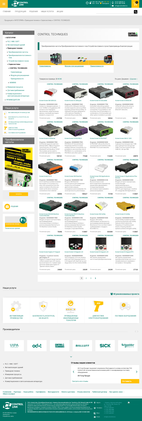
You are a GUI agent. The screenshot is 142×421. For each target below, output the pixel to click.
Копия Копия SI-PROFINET (98, 138)
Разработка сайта (8, 416)
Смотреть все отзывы (80, 381)
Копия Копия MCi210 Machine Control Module (74, 214)
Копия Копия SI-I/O (45, 176)
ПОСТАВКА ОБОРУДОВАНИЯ (125, 316)
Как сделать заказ (116, 392)
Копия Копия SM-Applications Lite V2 (100, 177)
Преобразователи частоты (18, 52)
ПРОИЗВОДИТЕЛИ (13, 100)
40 (59, 79)
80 (61, 79)
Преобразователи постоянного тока (20, 56)
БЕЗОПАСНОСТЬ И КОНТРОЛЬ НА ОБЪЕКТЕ (44, 317)
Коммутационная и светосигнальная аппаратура (18, 95)
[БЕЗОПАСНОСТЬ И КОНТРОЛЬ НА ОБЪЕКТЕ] (19, 115)
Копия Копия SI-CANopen (73, 100)
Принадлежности (17, 79)
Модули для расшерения (20, 75)
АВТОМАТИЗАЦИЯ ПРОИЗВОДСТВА (16, 317)
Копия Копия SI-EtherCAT (123, 100)
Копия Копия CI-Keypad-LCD (74, 252)
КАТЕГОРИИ (18, 20)
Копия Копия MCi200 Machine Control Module (49, 214)
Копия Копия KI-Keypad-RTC (124, 252)
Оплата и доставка (68, 392)
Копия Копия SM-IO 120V (123, 138)
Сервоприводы (16, 72)
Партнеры (17, 392)
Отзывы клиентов (83, 392)
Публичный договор (99, 392)
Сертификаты (41, 392)
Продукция (20, 11)
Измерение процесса (15, 87)
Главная (7, 11)
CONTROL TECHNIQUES (18, 68)
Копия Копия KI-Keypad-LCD (99, 252)
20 (56, 79)
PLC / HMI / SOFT (13, 41)
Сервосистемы (46, 20)
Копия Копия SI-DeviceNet (98, 100)
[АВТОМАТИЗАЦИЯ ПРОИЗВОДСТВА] (19, 110)
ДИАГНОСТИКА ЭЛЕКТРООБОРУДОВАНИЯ (98, 317)
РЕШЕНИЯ (14, 206)
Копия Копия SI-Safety (122, 214)
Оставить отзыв (126, 382)
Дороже (133, 79)
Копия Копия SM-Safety (98, 214)
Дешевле (125, 79)
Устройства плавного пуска (19, 61)
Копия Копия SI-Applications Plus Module (126, 177)
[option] (14, 345)
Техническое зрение (12, 228)
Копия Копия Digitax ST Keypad (49, 252)
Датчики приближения (15, 90)
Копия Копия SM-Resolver (73, 176)
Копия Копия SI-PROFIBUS (73, 138)
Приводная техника (32, 20)
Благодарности (53, 392)
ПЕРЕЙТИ (19, 194)
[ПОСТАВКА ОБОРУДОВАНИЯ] (19, 130)
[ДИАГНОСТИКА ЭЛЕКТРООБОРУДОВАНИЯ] (19, 125)
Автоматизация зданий (16, 45)
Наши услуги (47, 11)
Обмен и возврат (9, 394)
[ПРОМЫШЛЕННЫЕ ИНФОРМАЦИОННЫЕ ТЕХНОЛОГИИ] (19, 120)
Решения (33, 11)
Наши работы (28, 392)
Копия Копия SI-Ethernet (47, 138)
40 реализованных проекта (126, 294)
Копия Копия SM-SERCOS (47, 100)
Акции (60, 11)
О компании (7, 392)
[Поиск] (135, 12)
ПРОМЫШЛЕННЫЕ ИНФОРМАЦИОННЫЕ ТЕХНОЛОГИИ (71, 318)
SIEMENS (13, 82)
